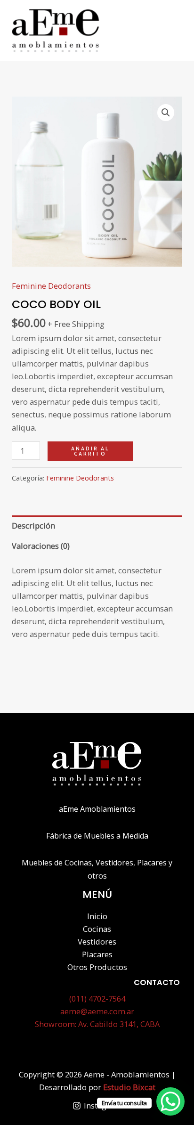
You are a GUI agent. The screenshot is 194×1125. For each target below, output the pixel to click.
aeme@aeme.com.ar (97, 1011)
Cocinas (97, 928)
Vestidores (97, 941)
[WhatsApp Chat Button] (170, 1101)
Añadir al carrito (90, 451)
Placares (97, 954)
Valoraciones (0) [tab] (41, 545)
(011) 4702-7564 (97, 998)
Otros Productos (97, 967)
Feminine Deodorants (51, 285)
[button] (165, 112)
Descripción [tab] (33, 525)
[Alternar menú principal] (173, 30)
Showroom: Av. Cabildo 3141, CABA (97, 1024)
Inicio (97, 916)
